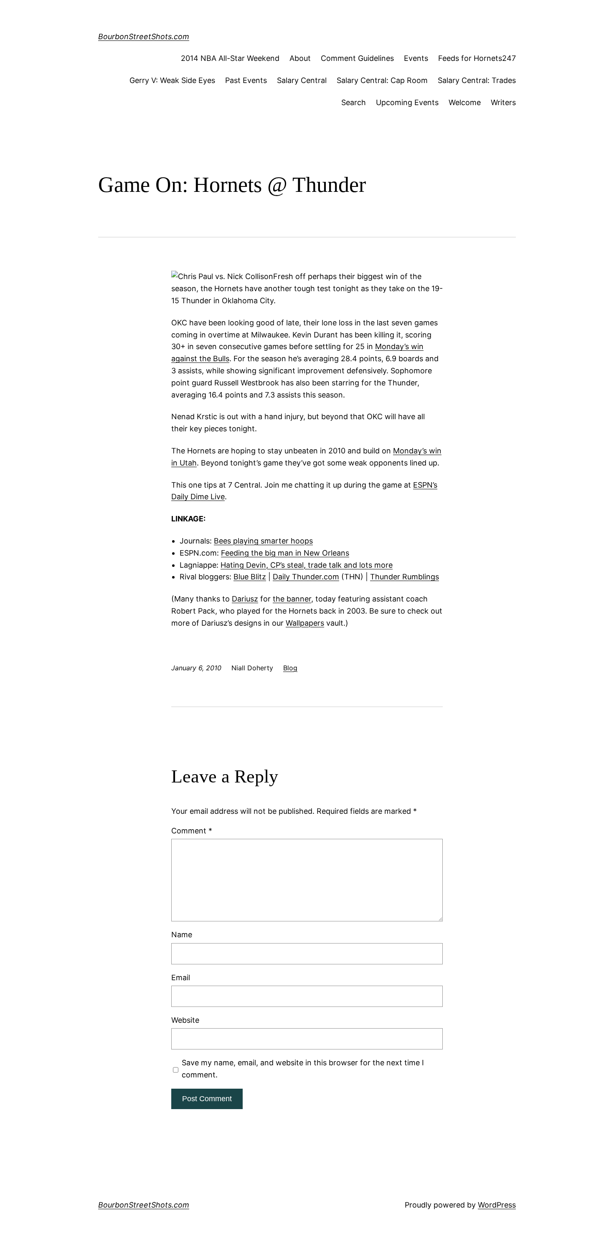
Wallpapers (305, 623)
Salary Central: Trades (477, 80)
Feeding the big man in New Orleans (285, 553)
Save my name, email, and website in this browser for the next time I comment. (303, 1068)
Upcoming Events (407, 102)
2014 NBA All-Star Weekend (230, 58)
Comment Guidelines (357, 58)
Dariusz (245, 598)
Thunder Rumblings (404, 576)
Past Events (246, 80)
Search (353, 102)
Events (416, 58)
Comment (191, 830)
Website (185, 1020)
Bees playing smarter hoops (263, 540)
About (300, 58)
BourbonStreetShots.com (143, 36)
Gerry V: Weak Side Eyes (172, 80)
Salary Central (302, 80)
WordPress (497, 1204)
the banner (292, 598)
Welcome (465, 102)
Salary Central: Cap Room (382, 80)
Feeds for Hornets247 (477, 58)
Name (181, 934)
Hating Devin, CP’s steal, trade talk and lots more (307, 565)
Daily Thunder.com (306, 576)
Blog (290, 668)
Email (180, 977)
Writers (503, 102)
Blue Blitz (249, 576)
